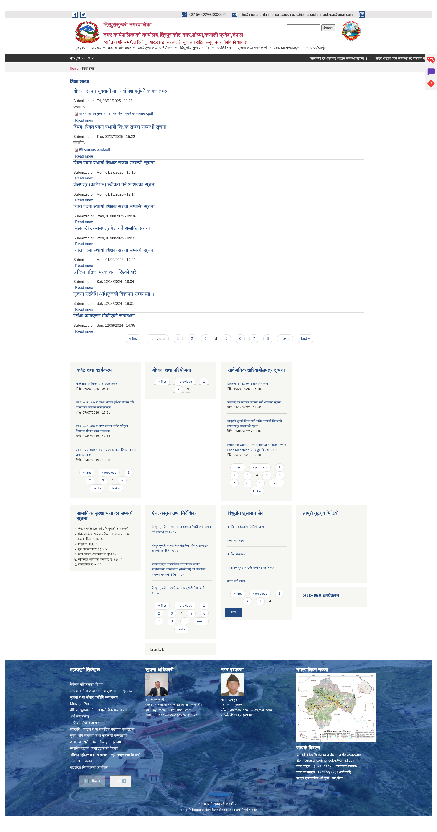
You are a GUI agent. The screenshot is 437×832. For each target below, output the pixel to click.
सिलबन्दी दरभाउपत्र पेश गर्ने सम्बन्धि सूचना (111, 228)
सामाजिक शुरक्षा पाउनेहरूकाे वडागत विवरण (251, 567)
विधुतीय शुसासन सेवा (195, 48)
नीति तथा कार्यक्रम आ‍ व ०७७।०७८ (96, 383)
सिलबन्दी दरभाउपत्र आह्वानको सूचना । (249, 383)
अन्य (233, 612)
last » (305, 339)
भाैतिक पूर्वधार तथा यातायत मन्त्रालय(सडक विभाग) (105, 755)
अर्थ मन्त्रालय (79, 716)
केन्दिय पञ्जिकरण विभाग (86, 684)
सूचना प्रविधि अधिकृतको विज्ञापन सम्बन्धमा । (114, 294)
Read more (84, 120)
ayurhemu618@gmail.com (172, 710)
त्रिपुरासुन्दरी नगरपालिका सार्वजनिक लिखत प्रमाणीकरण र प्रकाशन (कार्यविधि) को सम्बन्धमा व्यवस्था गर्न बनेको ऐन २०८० (178, 569)
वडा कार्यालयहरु (119, 48)
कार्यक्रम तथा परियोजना (155, 48)
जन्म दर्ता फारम (235, 540)
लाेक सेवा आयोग (81, 761)
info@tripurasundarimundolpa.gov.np (334, 754)
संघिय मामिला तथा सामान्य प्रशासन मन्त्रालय (101, 691)
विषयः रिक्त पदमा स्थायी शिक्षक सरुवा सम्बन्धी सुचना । (122, 127)
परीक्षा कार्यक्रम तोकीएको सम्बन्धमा (104, 315)
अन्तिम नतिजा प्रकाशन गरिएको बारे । (107, 272)
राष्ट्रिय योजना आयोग (85, 723)
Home (74, 68)
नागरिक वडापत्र (236, 554)
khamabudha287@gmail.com (250, 710)
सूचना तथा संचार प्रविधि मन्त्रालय (94, 697)
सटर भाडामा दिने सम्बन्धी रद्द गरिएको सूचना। (385, 58)
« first (133, 339)
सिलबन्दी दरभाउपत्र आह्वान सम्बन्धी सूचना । (320, 58)
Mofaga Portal (82, 704)
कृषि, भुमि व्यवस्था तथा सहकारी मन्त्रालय (98, 736)
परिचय (96, 48)
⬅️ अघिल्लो (92, 781)
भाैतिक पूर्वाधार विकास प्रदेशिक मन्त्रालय (98, 710)
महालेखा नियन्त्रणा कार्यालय (89, 767)
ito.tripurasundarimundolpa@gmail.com (326, 760)
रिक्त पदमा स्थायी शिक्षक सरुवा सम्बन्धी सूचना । (116, 162)
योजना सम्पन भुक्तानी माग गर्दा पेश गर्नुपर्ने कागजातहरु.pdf (116, 114)
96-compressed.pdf (94, 149)
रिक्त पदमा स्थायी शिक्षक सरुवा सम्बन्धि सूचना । (116, 206)
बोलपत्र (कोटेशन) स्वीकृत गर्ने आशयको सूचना (114, 184)
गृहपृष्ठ (80, 48)
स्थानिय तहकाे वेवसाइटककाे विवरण (94, 748)
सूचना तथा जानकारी (252, 48)
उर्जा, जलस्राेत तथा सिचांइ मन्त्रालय (95, 742)
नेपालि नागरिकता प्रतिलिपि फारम (245, 527)
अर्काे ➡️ (120, 781)
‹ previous (157, 339)
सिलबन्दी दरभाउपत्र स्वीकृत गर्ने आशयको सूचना (254, 402)
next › (285, 339)
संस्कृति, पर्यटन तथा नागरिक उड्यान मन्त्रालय (102, 729)
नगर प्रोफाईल (316, 48)
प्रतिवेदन (224, 48)
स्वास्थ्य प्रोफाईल (286, 48)
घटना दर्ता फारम (236, 581)
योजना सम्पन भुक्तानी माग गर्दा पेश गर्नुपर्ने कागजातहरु (120, 91)
